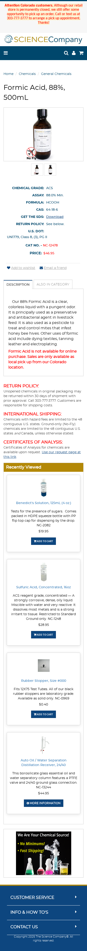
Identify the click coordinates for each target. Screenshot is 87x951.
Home (8, 74)
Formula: (35, 202)
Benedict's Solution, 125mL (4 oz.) (43, 503)
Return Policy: (30, 224)
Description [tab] (17, 284)
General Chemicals (56, 74)
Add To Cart (44, 541)
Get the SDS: (32, 217)
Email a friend (55, 268)
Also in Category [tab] (53, 284)
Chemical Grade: (28, 188)
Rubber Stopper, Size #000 (43, 681)
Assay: (38, 195)
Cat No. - (34, 245)
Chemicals (27, 74)
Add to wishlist (23, 268)
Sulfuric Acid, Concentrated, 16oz (43, 587)
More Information (45, 803)
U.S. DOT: (36, 231)
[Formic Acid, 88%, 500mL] (37, 170)
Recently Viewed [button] (23, 467)
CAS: (40, 209)
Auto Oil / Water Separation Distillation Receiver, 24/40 (44, 763)
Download (55, 217)
